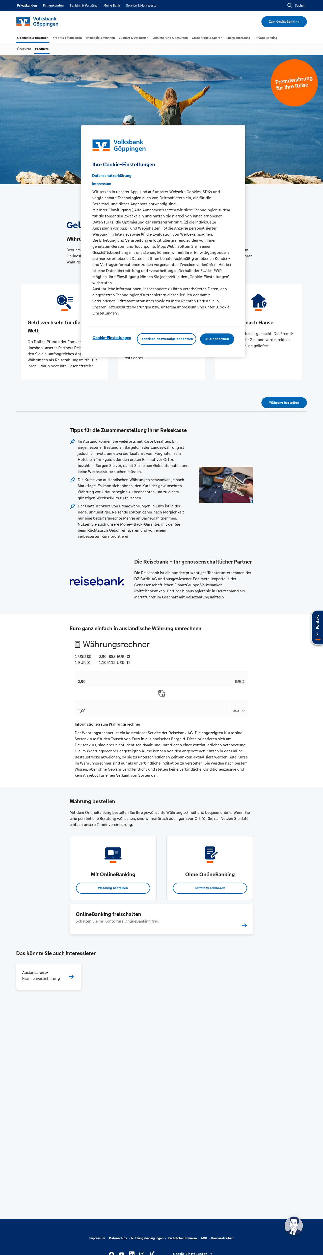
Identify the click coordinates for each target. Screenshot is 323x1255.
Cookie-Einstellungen (112, 337)
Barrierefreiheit (222, 1238)
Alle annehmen (217, 339)
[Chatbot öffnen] (294, 1226)
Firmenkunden (53, 6)
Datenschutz (118, 1238)
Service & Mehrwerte (141, 6)
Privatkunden (27, 6)
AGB (204, 1238)
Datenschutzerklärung (111, 175)
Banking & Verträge (83, 6)
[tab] (32, 38)
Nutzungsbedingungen (147, 1238)
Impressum (97, 1238)
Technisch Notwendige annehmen (166, 339)
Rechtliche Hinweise (182, 1238)
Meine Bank (111, 6)
